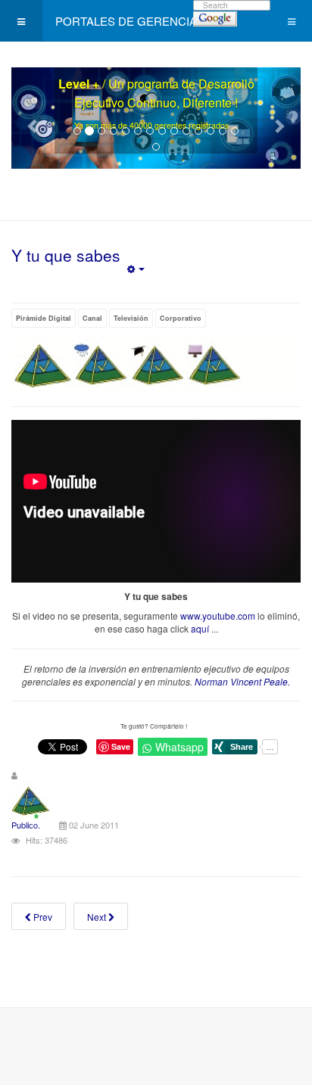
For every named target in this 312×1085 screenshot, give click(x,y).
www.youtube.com (217, 615)
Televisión (131, 318)
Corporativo (180, 318)
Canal (92, 318)
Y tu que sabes (65, 255)
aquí (200, 628)
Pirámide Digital (43, 318)
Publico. (25, 825)
